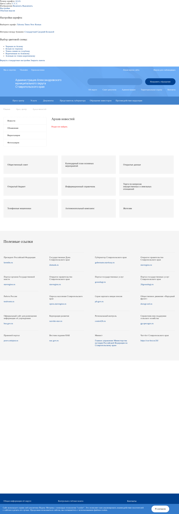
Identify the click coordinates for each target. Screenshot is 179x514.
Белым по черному (14, 49)
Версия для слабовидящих (165, 70)
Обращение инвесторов (100, 100)
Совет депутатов (109, 90)
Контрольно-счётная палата (70, 501)
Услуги (33, 100)
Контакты (172, 90)
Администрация (128, 90)
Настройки (5, 8)
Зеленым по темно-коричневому (20, 56)
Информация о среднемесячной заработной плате (87, 117)
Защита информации (59, 109)
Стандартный (30, 32)
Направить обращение (160, 82)
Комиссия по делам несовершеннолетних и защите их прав (33, 117)
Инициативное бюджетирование (88, 109)
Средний (41, 32)
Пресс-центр (18, 100)
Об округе (93, 90)
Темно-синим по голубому (18, 51)
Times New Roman (33, 24)
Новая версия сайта (131, 70)
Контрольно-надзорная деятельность (124, 109)
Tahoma (20, 24)
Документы (48, 100)
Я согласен (160, 509)
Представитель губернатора (73, 100)
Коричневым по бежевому (18, 53)
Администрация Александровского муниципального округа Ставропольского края (38, 83)
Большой (50, 32)
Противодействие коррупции (129, 100)
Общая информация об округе (17, 501)
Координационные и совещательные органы (26, 109)
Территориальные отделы (151, 90)
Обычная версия (7, 11)
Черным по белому (14, 46)
